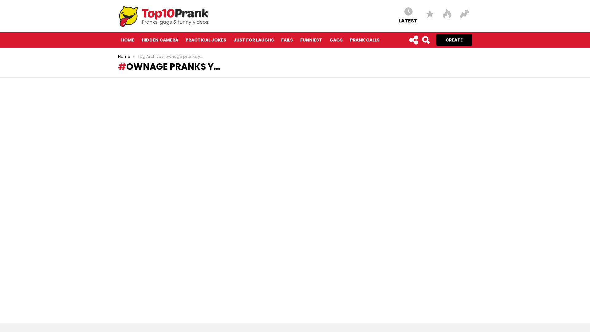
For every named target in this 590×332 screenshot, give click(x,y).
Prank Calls (365, 40)
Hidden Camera (160, 40)
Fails (287, 40)
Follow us (413, 40)
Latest (408, 20)
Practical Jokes (206, 40)
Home (127, 40)
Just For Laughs (254, 40)
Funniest (311, 40)
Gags (336, 40)
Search (425, 40)
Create (454, 40)
